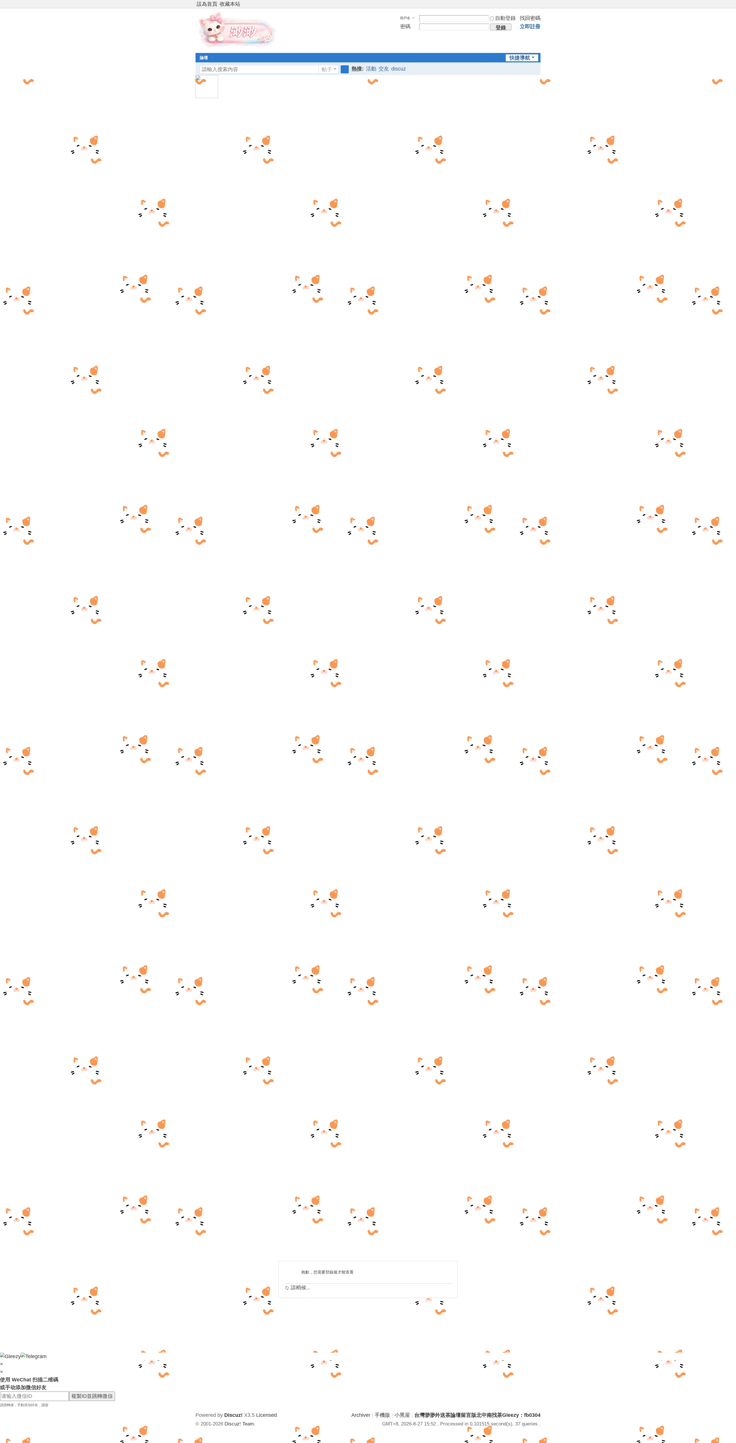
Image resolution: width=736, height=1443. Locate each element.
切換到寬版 (537, 6)
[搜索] (345, 69)
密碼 (405, 26)
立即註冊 (530, 26)
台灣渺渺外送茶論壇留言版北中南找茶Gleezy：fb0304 (477, 1415)
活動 (371, 69)
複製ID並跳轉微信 (92, 1396)
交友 (384, 69)
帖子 (327, 69)
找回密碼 (530, 18)
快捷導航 (519, 58)
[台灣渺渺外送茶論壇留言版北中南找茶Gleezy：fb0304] (238, 30)
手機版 (382, 1415)
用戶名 (405, 18)
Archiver (360, 1415)
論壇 (204, 57)
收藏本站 (230, 4)
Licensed (266, 1415)
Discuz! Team (239, 1424)
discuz (398, 69)
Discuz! (233, 1415)
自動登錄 (505, 18)
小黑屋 (402, 1415)
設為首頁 (207, 4)
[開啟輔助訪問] (532, 4)
